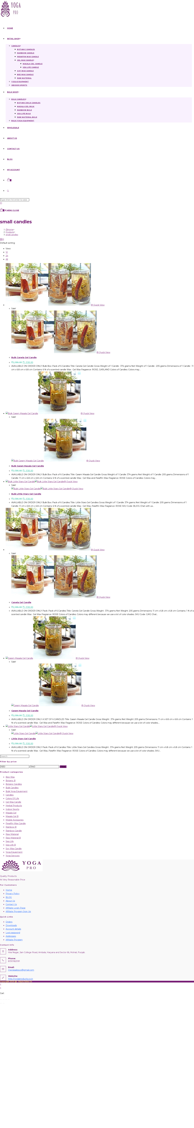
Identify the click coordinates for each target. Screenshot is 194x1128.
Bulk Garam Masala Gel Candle (27, 466)
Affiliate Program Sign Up (18, 911)
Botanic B (10, 780)
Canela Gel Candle (21, 602)
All (7, 259)
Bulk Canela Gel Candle (24, 357)
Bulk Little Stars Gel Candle (26, 494)
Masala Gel (11, 813)
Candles (9, 795)
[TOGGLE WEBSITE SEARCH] (8, 191)
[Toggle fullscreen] (4, 999)
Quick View (99, 305)
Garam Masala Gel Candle (24, 710)
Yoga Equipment (14, 852)
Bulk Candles (12, 787)
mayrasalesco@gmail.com (21, 970)
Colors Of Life (12, 798)
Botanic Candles (14, 784)
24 (7, 255)
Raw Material (12, 834)
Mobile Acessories (14, 820)
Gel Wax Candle (13, 802)
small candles (12, 234)
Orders (9, 922)
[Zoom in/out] (1, 999)
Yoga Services (12, 855)
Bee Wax (10, 777)
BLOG (9, 897)
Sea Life (10, 841)
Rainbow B (11, 827)
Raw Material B (13, 838)
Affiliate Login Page (15, 908)
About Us (10, 901)
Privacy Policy (12, 893)
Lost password (13, 932)
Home (9, 890)
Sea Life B (11, 845)
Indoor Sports (12, 809)
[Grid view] (1, 239)
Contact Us (11, 904)
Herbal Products (14, 805)
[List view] (3, 239)
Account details (13, 929)
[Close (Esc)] (9, 999)
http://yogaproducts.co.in (20, 979)
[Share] (6, 999)
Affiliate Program (14, 939)
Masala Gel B (12, 816)
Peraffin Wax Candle (16, 823)
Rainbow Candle (14, 830)
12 (7, 252)
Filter (63, 766)
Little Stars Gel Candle (23, 738)
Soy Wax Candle (14, 848)
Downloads (11, 925)
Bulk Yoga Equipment (16, 791)
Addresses (11, 936)
